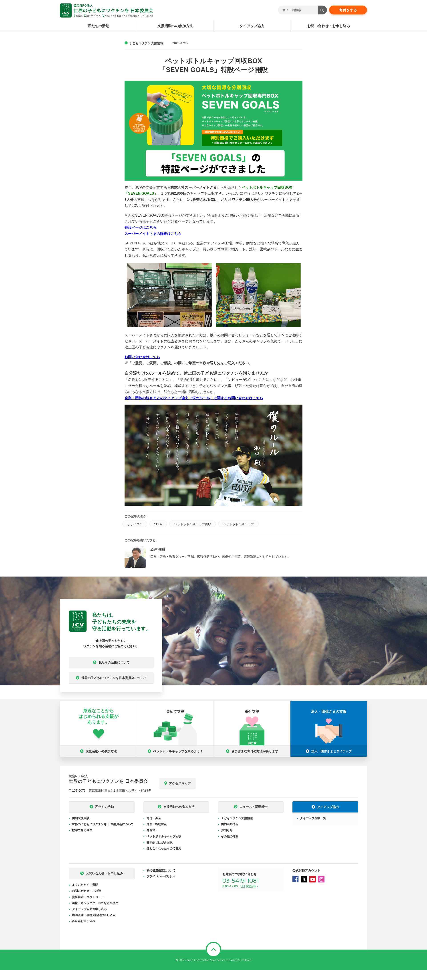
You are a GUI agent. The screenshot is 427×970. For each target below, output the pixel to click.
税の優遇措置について (161, 870)
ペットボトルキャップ (238, 524)
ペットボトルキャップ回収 (192, 524)
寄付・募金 (154, 818)
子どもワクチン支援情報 (146, 43)
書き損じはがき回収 (160, 842)
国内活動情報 (229, 824)
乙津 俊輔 (157, 549)
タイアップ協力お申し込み (89, 909)
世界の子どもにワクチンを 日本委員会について (103, 824)
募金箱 (151, 830)
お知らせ (227, 830)
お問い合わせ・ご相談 (86, 890)
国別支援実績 (80, 818)
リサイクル (135, 524)
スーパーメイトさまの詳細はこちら (153, 234)
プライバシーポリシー (161, 876)
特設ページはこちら (141, 227)
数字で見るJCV (82, 830)
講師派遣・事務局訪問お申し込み (93, 915)
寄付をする (348, 10)
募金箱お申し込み (83, 921)
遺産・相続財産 (157, 824)
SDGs (158, 524)
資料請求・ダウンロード (88, 897)
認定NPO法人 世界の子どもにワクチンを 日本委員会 (106, 10)
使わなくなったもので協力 (164, 848)
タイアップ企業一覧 (313, 818)
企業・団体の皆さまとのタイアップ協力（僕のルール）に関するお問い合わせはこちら (194, 398)
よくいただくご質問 (85, 884)
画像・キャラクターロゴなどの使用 (95, 903)
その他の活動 (229, 836)
